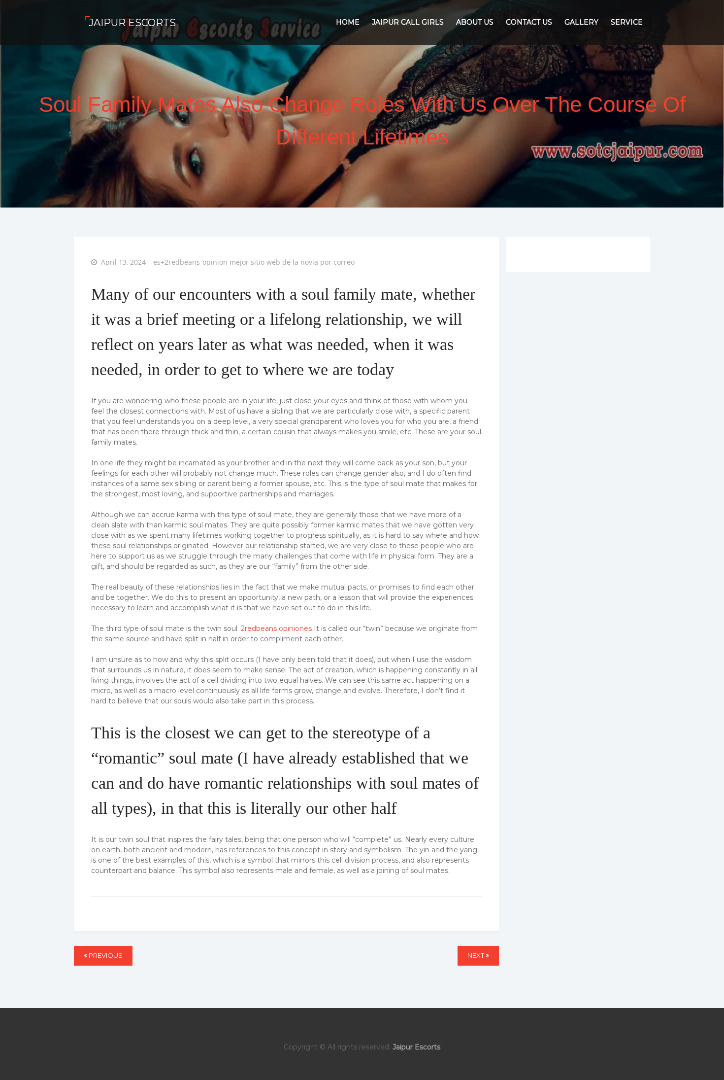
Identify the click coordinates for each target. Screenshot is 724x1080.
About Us (475, 22)
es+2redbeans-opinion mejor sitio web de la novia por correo (254, 262)
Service (627, 22)
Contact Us (529, 22)
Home (348, 22)
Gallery (581, 22)
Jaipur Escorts (132, 23)
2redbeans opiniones (276, 628)
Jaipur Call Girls (408, 22)
